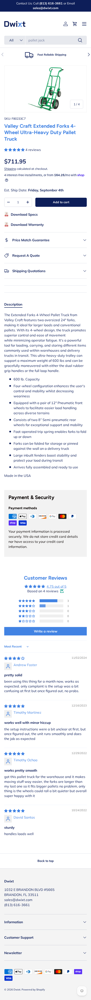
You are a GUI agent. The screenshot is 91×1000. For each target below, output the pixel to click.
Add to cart (61, 202)
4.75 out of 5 (56, 586)
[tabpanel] (45, 397)
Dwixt (17, 989)
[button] (75, 24)
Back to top (45, 861)
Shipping (10, 169)
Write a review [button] (45, 631)
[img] (14, 658)
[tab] (13, 304)
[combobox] (45, 40)
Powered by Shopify (33, 989)
